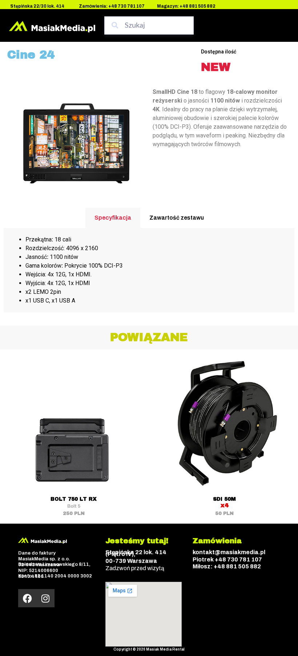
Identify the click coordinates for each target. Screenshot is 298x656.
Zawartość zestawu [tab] (176, 218)
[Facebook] (27, 598)
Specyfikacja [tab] (112, 218)
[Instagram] (45, 598)
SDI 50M (224, 499)
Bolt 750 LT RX (74, 499)
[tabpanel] (149, 270)
